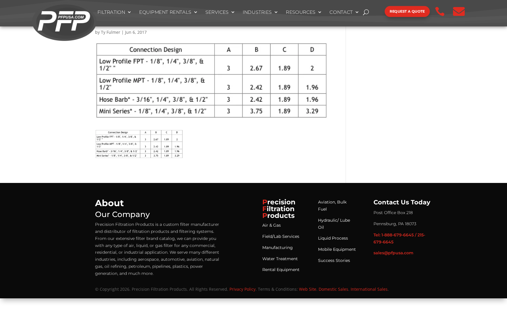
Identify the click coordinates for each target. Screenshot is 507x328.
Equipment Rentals (165, 12)
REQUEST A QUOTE (407, 11)
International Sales (369, 289)
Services (217, 12)
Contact (341, 12)
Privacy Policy (242, 289)
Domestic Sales (333, 289)
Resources (300, 12)
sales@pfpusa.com (393, 252)
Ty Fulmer (110, 32)
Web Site (307, 289)
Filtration (111, 12)
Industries (257, 12)
